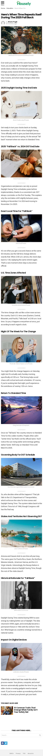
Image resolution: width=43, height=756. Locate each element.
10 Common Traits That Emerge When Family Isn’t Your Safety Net (26, 709)
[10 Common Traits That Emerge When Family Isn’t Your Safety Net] (7, 710)
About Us (31, 753)
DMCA (12, 753)
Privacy (18, 753)
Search (40, 735)
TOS (24, 753)
